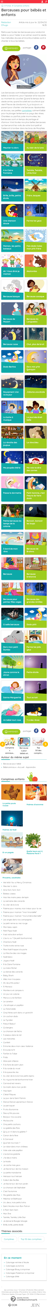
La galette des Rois (11, 1128)
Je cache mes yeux (11, 1165)
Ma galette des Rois (11, 1195)
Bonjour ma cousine (12, 1117)
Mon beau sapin (10, 927)
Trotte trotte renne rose (13, 945)
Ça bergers (8, 1027)
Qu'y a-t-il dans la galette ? (15, 1131)
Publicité (30, 1290)
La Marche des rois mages (14, 953)
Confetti (6, 1042)
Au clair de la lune (11, 905)
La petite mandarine (12, 1172)
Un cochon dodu (10, 1016)
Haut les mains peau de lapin (16, 897)
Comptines (9, 1239)
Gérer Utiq (42, 1292)
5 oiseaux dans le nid (12, 1035)
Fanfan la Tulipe (10, 1053)
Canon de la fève (10, 1135)
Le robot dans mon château (15, 1146)
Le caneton (8, 1001)
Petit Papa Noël (10, 931)
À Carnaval (8, 1139)
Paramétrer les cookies (28, 1292)
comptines (27, 110)
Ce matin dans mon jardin (14, 1087)
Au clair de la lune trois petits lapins (18, 1076)
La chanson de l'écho (12, 1031)
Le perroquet (9, 1105)
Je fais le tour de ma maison (15, 1169)
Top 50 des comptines (31, 1239)
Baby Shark (8, 975)
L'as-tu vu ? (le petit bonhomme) (17, 938)
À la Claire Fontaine (11, 964)
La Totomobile (9, 1009)
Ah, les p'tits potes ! (11, 983)
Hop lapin (7, 1091)
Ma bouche (8, 1120)
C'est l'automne (10, 1191)
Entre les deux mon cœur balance (18, 1046)
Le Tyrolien (8, 1020)
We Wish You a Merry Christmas (17, 882)
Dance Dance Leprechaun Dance (18, 1102)
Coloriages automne (15, 1266)
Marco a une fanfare (12, 998)
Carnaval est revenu (12, 1083)
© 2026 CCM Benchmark (36, 1294)
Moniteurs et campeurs (13, 990)
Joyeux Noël (8, 960)
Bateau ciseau (9, 893)
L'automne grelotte (11, 1154)
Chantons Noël (9, 942)
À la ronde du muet (11, 1068)
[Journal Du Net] (35, 1305)
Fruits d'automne (10, 1109)
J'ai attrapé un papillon (13, 1005)
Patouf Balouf (9, 1024)
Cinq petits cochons (11, 1124)
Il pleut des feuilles (11, 1180)
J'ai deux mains (10, 1157)
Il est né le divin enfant (13, 934)
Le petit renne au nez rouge (15, 923)
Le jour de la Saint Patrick (14, 1098)
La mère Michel (10, 968)
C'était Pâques (9, 1094)
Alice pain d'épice (10, 1061)
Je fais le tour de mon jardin (15, 1183)
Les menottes (9, 1039)
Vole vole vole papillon (13, 1150)
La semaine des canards (14, 901)
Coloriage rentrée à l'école (17, 1262)
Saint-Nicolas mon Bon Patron (16, 1206)
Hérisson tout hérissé (12, 1176)
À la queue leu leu (11, 1072)
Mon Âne (7, 1213)
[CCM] (12, 1305)
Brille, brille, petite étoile (13, 1224)
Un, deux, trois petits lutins (14, 1202)
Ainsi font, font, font (11, 890)
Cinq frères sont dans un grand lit (18, 1012)
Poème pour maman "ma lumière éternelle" (22, 916)
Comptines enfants (21, 6)
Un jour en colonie (11, 994)
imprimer (13, 48)
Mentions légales (9, 1294)
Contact (22, 1290)
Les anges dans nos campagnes (17, 919)
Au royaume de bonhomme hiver (18, 1079)
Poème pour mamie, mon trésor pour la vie (22, 908)
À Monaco (7, 986)
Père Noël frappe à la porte (15, 949)
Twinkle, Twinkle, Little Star (14, 1217)
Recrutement (39, 1290)
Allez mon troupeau (11, 979)
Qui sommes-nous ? (11, 1290)
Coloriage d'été (12, 1276)
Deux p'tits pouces (11, 1113)
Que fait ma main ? (11, 1143)
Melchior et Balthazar (12, 1198)
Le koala (7, 1161)
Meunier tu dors (10, 886)
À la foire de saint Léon (13, 1065)
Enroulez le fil (9, 1050)
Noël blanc (8, 957)
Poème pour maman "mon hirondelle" (20, 912)
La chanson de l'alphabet (14, 1187)
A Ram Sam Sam (10, 1210)
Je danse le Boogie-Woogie (15, 1221)
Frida (5, 1057)
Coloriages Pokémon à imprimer (20, 1273)
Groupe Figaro (21, 1294)
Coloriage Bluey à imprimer (18, 1269)
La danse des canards (13, 972)
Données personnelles (11, 1292)
